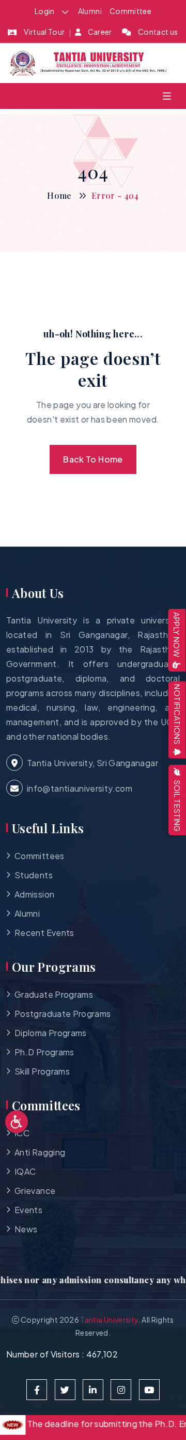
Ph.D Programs (44, 1052)
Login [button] (45, 11)
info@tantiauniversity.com (79, 788)
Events (28, 1209)
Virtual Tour (44, 31)
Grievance (34, 1190)
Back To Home (92, 459)
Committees (39, 855)
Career (100, 31)
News (25, 1229)
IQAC (25, 1171)
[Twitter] (65, 1389)
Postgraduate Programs (62, 1013)
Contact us (158, 31)
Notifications (177, 714)
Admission (34, 894)
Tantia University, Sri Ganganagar (92, 762)
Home (59, 195)
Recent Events (44, 932)
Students (33, 875)
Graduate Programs (53, 994)
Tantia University (109, 1319)
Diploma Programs (50, 1032)
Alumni (90, 11)
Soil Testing (177, 806)
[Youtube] (149, 1389)
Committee (130, 11)
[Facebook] (36, 1389)
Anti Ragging (39, 1152)
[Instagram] (121, 1389)
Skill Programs (42, 1071)
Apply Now (177, 634)
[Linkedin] (93, 1389)
